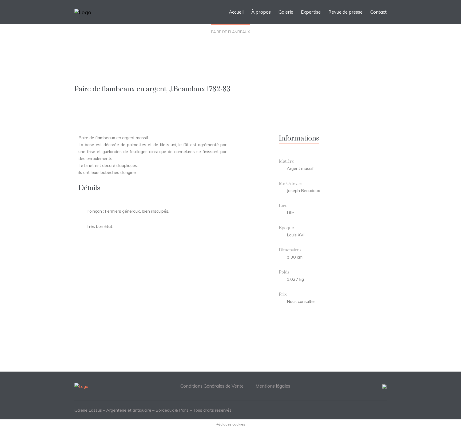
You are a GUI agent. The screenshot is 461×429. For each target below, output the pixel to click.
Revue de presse (345, 12)
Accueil (236, 12)
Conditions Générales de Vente (212, 386)
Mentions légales (273, 386)
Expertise (311, 12)
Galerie (286, 12)
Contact (378, 12)
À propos (261, 12)
